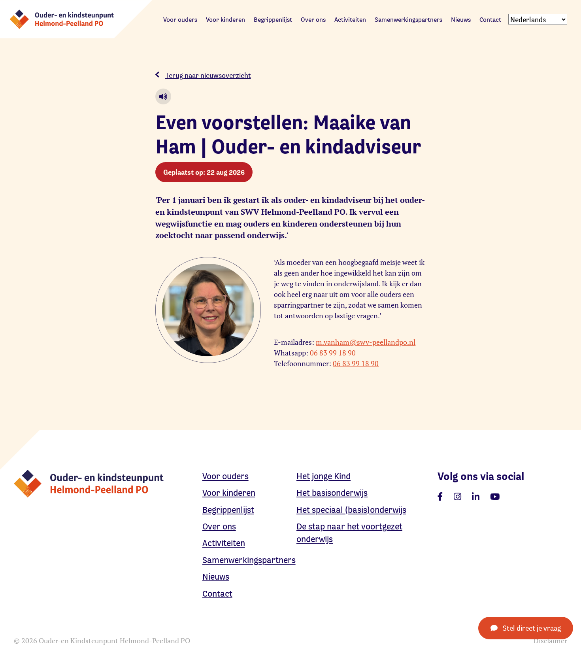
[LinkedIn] (475, 496)
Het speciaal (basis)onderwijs (351, 509)
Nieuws (461, 19)
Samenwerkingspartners (408, 19)
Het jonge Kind (323, 476)
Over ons (313, 19)
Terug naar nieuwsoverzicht (208, 75)
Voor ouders (180, 19)
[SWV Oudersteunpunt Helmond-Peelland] (76, 18)
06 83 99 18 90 (333, 352)
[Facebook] (440, 496)
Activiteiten (350, 19)
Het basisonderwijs (332, 492)
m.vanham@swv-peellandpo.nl (365, 342)
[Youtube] (495, 496)
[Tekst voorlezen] (163, 96)
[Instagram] (457, 496)
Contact (490, 19)
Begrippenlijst (273, 19)
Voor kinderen (225, 19)
